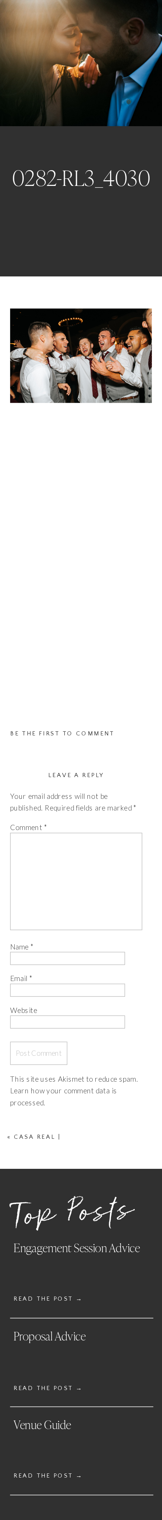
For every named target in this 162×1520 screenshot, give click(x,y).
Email (21, 978)
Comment (28, 827)
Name (22, 946)
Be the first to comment (62, 733)
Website (23, 1010)
